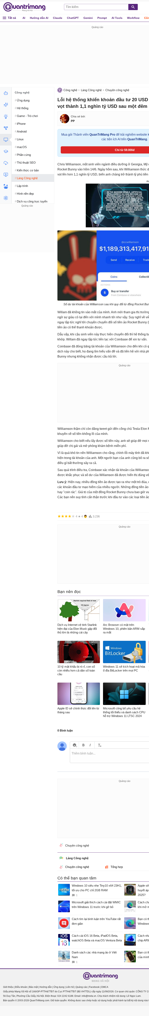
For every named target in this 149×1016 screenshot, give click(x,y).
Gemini (88, 17)
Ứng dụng (59, 987)
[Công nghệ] (5, 140)
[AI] (5, 93)
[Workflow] (5, 128)
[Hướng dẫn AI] (5, 116)
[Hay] (69, 516)
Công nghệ (70, 90)
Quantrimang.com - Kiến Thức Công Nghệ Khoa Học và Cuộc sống (26, 7)
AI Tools (117, 17)
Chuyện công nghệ (117, 90)
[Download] (5, 163)
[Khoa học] (5, 198)
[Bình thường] (66, 516)
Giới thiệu (8, 987)
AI (24, 17)
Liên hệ (70, 987)
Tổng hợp (117, 867)
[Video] (5, 175)
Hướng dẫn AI (39, 17)
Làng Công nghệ (91, 90)
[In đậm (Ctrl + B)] (83, 745)
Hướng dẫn (46, 987)
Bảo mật (33, 987)
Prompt (102, 17)
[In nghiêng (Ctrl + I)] (90, 745)
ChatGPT (73, 17)
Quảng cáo (81, 987)
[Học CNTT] (5, 151)
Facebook (94, 987)
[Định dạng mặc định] (99, 745)
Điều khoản (21, 987)
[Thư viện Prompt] (5, 105)
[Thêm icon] (74, 745)
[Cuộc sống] (5, 186)
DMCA (104, 987)
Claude (57, 17)
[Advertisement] (27, 232)
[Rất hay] (73, 516)
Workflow (133, 17)
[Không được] (59, 516)
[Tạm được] (62, 516)
